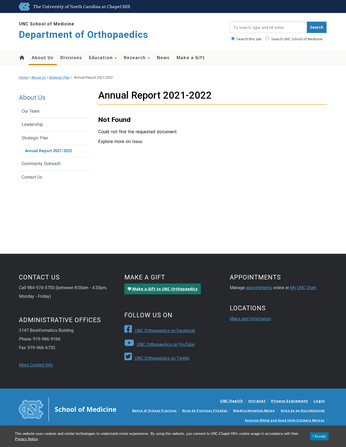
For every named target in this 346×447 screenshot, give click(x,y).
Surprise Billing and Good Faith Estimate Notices (285, 420)
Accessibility (182, 6)
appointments (259, 287)
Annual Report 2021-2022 (48, 151)
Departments (257, 6)
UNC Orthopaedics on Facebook (164, 330)
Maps (236, 6)
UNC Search (314, 6)
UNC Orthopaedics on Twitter (162, 358)
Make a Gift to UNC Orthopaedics (164, 288)
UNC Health (231, 400)
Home (21, 57)
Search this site (249, 38)
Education (101, 58)
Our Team (30, 111)
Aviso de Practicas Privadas (205, 410)
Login (319, 400)
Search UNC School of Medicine (296, 38)
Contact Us (32, 177)
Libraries (220, 6)
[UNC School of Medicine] (67, 408)
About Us (42, 58)
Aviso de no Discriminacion (303, 410)
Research (135, 58)
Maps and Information (250, 318)
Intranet (257, 400)
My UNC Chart (303, 287)
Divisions (71, 58)
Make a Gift (191, 58)
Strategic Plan (59, 77)
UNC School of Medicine (46, 23)
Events (202, 6)
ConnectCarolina (286, 6)
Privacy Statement (289, 400)
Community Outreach (41, 163)
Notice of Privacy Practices (154, 410)
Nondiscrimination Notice (254, 410)
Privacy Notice (26, 439)
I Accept (319, 436)
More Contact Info (36, 365)
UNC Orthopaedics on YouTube (165, 344)
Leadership (32, 124)
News (163, 58)
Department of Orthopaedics (83, 34)
